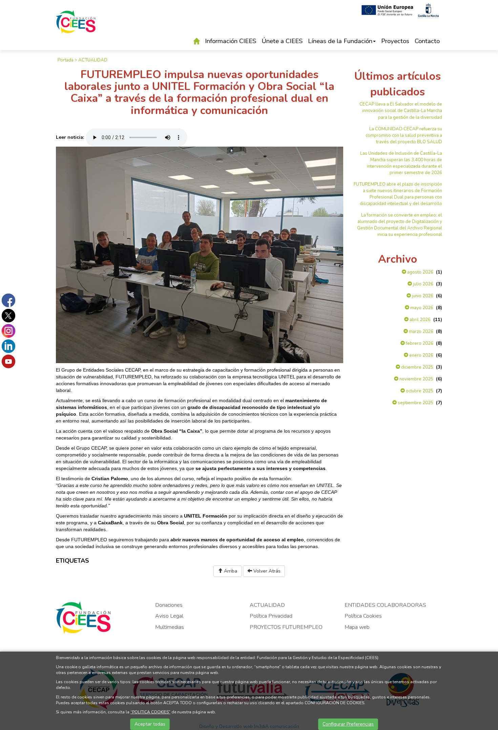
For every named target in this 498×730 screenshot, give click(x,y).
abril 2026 (420, 320)
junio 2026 (422, 296)
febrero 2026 (419, 343)
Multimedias (169, 627)
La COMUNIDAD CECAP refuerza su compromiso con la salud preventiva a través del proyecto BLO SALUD (404, 135)
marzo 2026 (420, 332)
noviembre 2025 (415, 379)
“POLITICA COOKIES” (150, 712)
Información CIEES (230, 41)
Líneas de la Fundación (340, 41)
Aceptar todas (149, 724)
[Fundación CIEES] (76, 26)
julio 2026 (422, 284)
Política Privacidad (271, 616)
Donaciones (169, 605)
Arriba (230, 571)
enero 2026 (420, 355)
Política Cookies (363, 616)
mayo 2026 (421, 308)
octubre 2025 (419, 391)
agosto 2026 (419, 272)
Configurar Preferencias (348, 724)
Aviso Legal (169, 616)
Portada (66, 60)
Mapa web (357, 627)
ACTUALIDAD (92, 60)
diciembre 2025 (416, 367)
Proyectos (395, 41)
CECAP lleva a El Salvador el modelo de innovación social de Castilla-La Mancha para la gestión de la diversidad (400, 110)
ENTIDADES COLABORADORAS (385, 605)
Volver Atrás (266, 571)
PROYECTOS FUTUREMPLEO (286, 627)
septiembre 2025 (415, 403)
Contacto (427, 41)
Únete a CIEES (282, 41)
